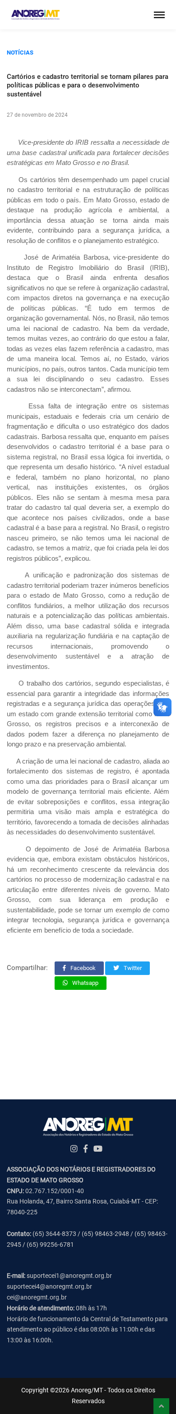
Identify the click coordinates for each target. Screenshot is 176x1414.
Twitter (132, 968)
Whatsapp (84, 982)
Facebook (82, 968)
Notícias (20, 52)
